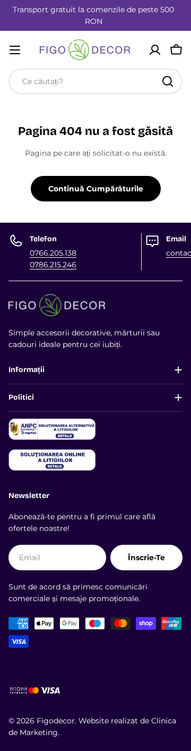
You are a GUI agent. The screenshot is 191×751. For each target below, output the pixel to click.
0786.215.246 (53, 264)
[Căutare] (167, 81)
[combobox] (95, 81)
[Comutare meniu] (14, 50)
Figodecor (56, 720)
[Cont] (155, 50)
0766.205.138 (53, 253)
